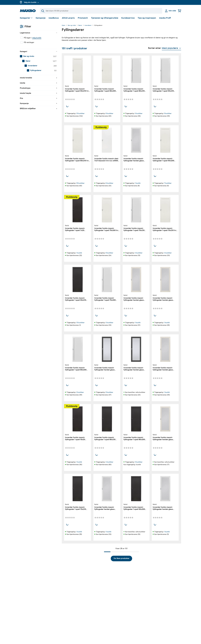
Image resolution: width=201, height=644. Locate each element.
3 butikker (138, 113)
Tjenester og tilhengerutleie (104, 17)
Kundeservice (128, 17)
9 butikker (109, 113)
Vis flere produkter (121, 558)
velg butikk (36, 37)
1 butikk (138, 183)
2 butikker (80, 392)
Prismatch (83, 17)
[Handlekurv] (179, 11)
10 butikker (80, 183)
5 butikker (167, 113)
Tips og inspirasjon (147, 17)
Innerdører (88, 25)
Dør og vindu (72, 25)
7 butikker (167, 183)
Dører (80, 25)
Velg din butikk (30, 2)
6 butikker (109, 183)
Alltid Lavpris (68, 17)
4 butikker (138, 253)
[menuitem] (38, 56)
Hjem (63, 25)
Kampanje (40, 17)
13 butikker (80, 113)
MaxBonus (54, 17)
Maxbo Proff (165, 17)
